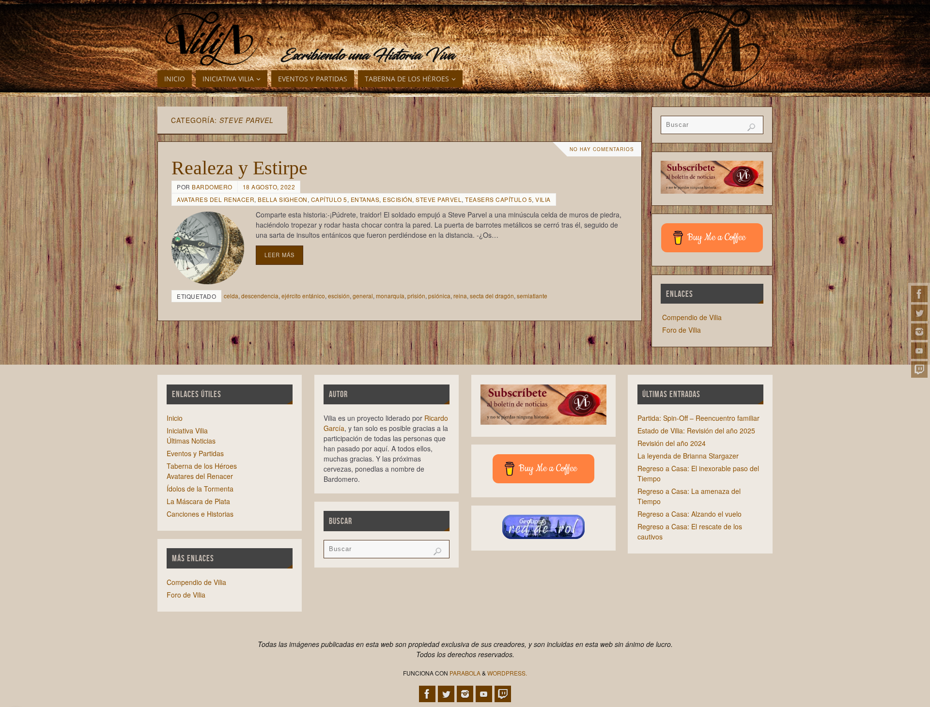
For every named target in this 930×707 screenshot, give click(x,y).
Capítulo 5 (329, 199)
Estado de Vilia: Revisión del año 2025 (696, 430)
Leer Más (279, 255)
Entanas (365, 199)
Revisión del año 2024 (671, 443)
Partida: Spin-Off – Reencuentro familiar (698, 418)
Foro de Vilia (681, 330)
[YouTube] (919, 350)
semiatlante (532, 296)
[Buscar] (751, 127)
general (363, 296)
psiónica (439, 296)
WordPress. (507, 673)
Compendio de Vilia (692, 317)
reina (460, 296)
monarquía (390, 296)
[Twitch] (919, 369)
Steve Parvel (439, 199)
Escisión (397, 199)
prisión (416, 296)
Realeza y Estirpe (239, 168)
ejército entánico (303, 296)
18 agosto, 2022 (269, 187)
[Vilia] (209, 39)
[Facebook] (919, 294)
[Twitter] (919, 313)
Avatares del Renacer (215, 199)
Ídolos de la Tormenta (200, 488)
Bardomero (212, 187)
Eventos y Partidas (195, 453)
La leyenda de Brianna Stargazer (688, 456)
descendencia (260, 296)
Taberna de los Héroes (202, 466)
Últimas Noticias (191, 441)
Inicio (175, 418)
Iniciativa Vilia (187, 430)
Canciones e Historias (200, 514)
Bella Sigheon (283, 199)
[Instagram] (919, 331)
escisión (339, 296)
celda (231, 296)
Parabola (465, 673)
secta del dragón (492, 296)
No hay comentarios (602, 149)
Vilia (543, 199)
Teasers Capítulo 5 (498, 199)
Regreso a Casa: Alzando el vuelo (689, 514)
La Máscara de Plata (198, 501)
